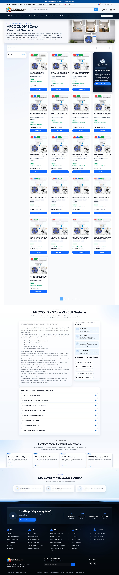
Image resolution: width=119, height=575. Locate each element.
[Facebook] (94, 563)
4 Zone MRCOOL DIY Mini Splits (84, 370)
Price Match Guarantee (54, 572)
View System (38, 89)
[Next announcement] (110, 1)
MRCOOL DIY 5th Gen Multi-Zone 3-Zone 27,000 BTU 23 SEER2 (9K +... (38, 237)
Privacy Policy (46, 572)
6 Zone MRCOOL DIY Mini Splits (84, 377)
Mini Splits (10, 15)
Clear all (23, 54)
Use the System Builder (27, 519)
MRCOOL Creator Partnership (67, 572)
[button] (69, 4)
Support (69, 15)
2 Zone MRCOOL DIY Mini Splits (84, 366)
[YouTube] (90, 563)
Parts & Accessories (39, 15)
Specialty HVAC (28, 15)
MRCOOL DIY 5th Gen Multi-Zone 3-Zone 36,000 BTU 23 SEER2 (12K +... (102, 237)
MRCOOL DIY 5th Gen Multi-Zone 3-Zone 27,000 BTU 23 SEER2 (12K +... (60, 114)
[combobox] (65, 10)
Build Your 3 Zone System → (102, 83)
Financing (76, 15)
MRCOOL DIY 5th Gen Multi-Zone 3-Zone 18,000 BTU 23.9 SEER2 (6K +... (60, 73)
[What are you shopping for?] (96, 9)
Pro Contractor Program (79, 572)
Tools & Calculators (50, 15)
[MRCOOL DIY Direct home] (22, 560)
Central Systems (19, 15)
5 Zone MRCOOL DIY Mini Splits (84, 373)
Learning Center (61, 15)
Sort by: (94, 48)
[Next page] (79, 298)
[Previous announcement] (8, 1)
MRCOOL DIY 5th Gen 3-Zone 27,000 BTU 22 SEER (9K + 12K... (37, 73)
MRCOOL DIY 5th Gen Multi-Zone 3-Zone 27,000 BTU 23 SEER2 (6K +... (81, 114)
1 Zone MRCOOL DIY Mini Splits (84, 362)
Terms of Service (38, 572)
